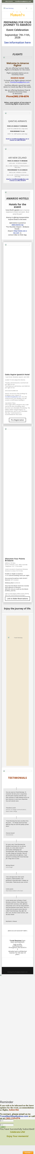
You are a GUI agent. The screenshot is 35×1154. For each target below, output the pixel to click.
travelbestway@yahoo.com (13, 397)
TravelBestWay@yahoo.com (14, 1116)
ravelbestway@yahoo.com (20, 82)
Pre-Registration (17, 420)
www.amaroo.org (17, 225)
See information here (17, 42)
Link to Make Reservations (17, 598)
